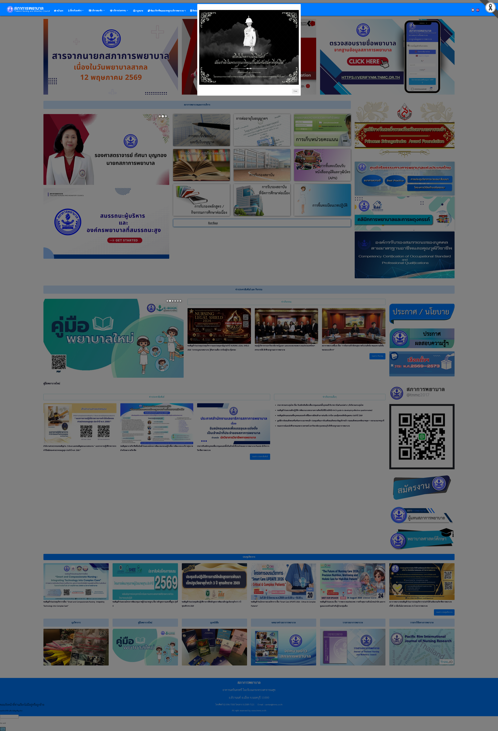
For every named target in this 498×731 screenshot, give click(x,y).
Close (295, 91)
